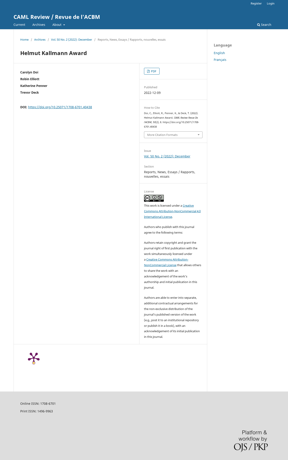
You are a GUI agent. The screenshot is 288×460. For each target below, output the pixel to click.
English (219, 53)
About (57, 24)
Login (270, 3)
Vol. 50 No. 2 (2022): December (71, 40)
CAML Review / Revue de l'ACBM (57, 16)
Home (24, 40)
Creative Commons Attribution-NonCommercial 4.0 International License (172, 211)
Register (256, 3)
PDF (153, 71)
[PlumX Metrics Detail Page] (33, 357)
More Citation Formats (162, 135)
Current (19, 24)
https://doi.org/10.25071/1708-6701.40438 (60, 107)
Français (220, 60)
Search (265, 24)
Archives (38, 24)
